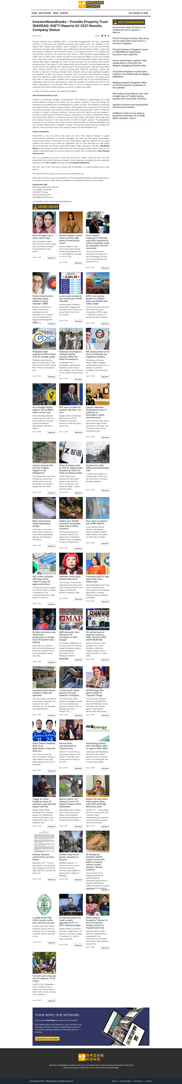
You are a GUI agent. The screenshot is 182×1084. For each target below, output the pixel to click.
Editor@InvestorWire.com (43, 197)
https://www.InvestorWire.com (72, 174)
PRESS (55, 13)
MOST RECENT (45, 13)
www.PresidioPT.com (88, 127)
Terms (114, 1081)
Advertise (138, 1081)
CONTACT (64, 13)
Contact (148, 1081)
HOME (34, 13)
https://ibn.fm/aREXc (69, 91)
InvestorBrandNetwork (63, 201)
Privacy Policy (125, 1081)
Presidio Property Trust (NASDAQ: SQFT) (50, 41)
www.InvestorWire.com (42, 195)
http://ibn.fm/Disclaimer (94, 180)
